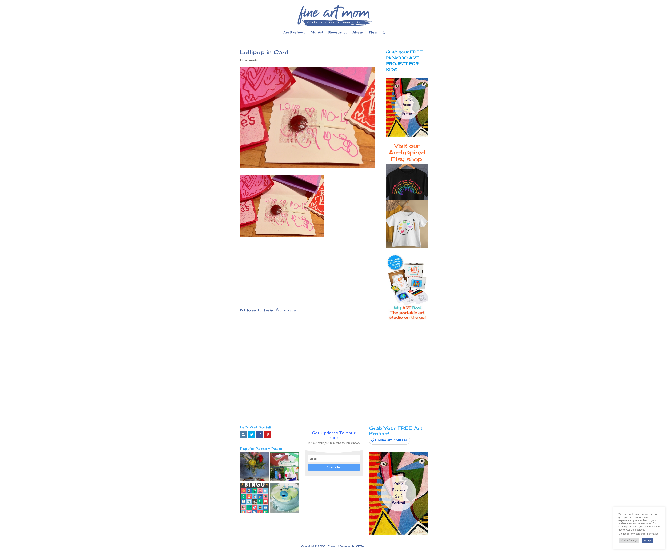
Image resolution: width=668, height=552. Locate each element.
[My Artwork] (254, 467)
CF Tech (361, 546)
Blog (373, 32)
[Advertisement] (307, 267)
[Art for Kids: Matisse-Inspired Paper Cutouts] (284, 467)
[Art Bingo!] (254, 498)
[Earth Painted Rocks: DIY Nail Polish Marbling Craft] (284, 498)
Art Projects (294, 32)
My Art (317, 32)
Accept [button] (647, 540)
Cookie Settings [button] (629, 540)
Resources (338, 32)
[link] (389, 440)
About (358, 32)
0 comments (249, 59)
